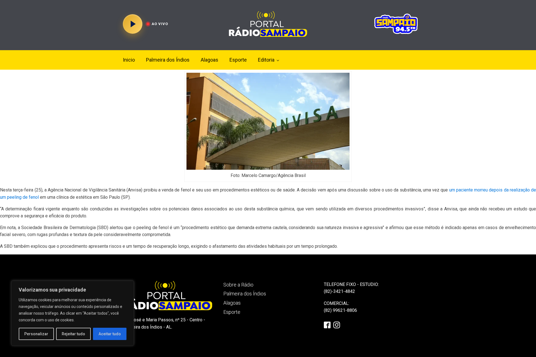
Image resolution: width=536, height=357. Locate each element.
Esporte (238, 60)
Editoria (266, 60)
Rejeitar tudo (73, 334)
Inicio (129, 60)
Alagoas (209, 60)
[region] (72, 313)
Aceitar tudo (110, 334)
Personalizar (36, 334)
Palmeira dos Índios (168, 60)
